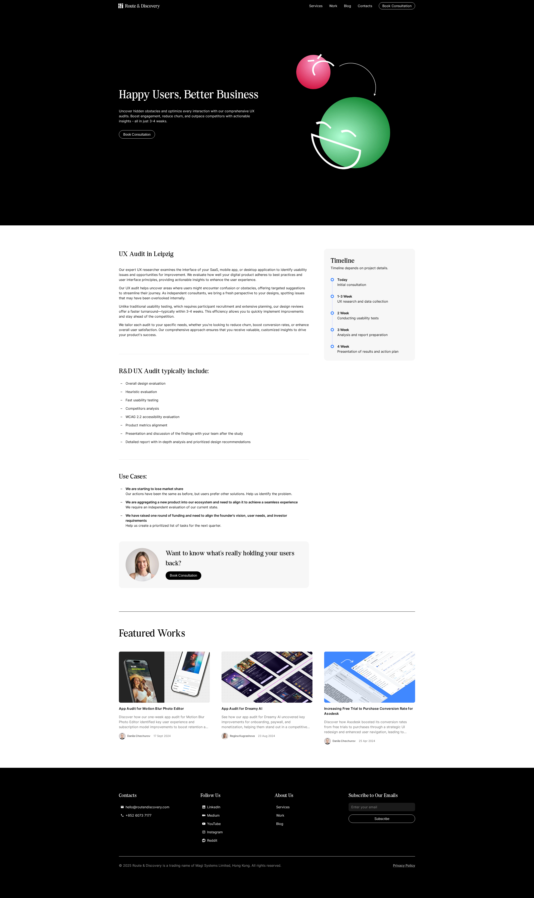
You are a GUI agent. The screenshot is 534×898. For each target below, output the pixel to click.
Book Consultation (137, 134)
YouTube (214, 824)
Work (333, 6)
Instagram (215, 832)
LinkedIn (213, 807)
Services (315, 6)
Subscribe (381, 819)
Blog (347, 6)
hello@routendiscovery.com (147, 807)
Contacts (365, 6)
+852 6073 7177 (138, 815)
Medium (213, 815)
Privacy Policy (404, 865)
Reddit (212, 840)
